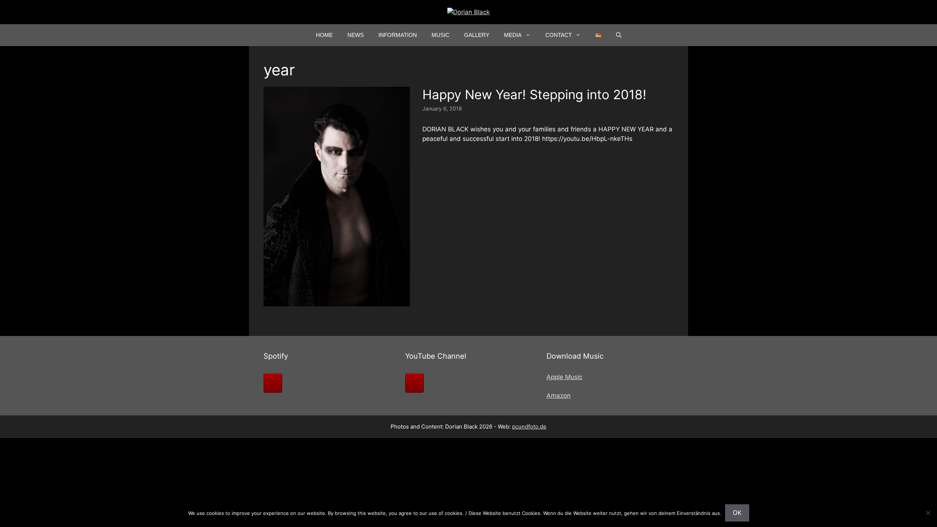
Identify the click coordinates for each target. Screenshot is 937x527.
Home (324, 35)
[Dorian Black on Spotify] (273, 383)
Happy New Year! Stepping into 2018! (534, 94)
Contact (558, 35)
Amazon (558, 395)
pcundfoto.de (529, 426)
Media (513, 35)
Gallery (476, 35)
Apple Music (564, 377)
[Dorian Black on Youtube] (414, 383)
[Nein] (928, 512)
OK (737, 512)
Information (397, 35)
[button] (619, 35)
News (355, 35)
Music (440, 35)
